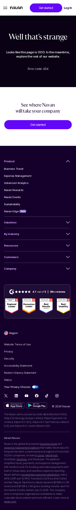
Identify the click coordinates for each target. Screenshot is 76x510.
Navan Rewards (14, 190)
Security (9, 358)
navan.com (10, 501)
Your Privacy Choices (17, 386)
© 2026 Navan (61, 406)
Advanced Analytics (16, 183)
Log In (68, 8)
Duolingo (22, 459)
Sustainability (12, 204)
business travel (48, 443)
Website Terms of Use (17, 344)
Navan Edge (14, 211)
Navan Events (12, 197)
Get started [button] (46, 8)
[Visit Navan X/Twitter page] (6, 396)
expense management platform (22, 447)
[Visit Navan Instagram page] (57, 396)
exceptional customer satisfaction (40, 474)
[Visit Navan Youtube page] (26, 396)
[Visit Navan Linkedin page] (16, 396)
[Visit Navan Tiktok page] (47, 396)
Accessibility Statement (18, 365)
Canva (40, 455)
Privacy (8, 351)
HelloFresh (51, 455)
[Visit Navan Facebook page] (36, 396)
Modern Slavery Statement (20, 372)
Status (8, 379)
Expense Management (17, 175)
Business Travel (13, 168)
